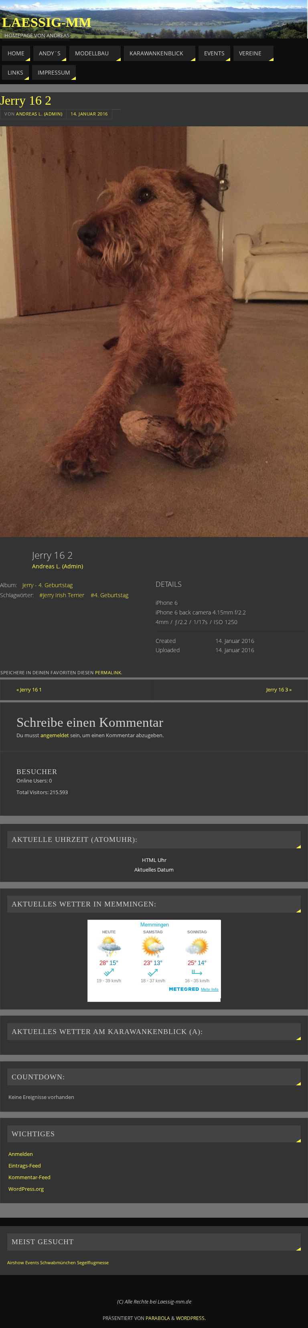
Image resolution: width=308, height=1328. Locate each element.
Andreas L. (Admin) (39, 114)
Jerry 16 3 (279, 689)
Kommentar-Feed (29, 1177)
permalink (108, 672)
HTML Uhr (154, 860)
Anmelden (20, 1154)
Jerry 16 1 (29, 689)
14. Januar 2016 (89, 114)
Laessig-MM (46, 22)
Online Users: (32, 780)
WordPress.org (26, 1188)
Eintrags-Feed (24, 1165)
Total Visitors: (33, 792)
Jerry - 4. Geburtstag (47, 585)
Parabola (158, 1318)
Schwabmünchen (58, 1262)
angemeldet (55, 735)
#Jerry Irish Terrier (61, 595)
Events (32, 1262)
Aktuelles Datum (154, 869)
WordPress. (191, 1318)
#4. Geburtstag (109, 595)
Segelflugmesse (93, 1262)
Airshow (15, 1262)
